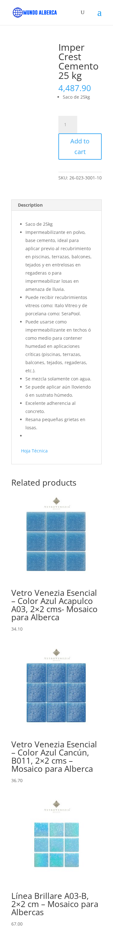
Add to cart (79, 146)
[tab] (56, 205)
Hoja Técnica (34, 451)
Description (30, 205)
